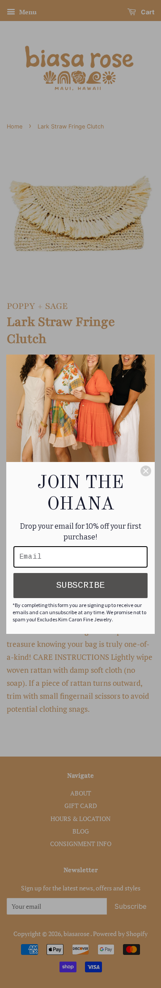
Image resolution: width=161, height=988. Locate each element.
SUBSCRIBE (80, 585)
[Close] (145, 471)
